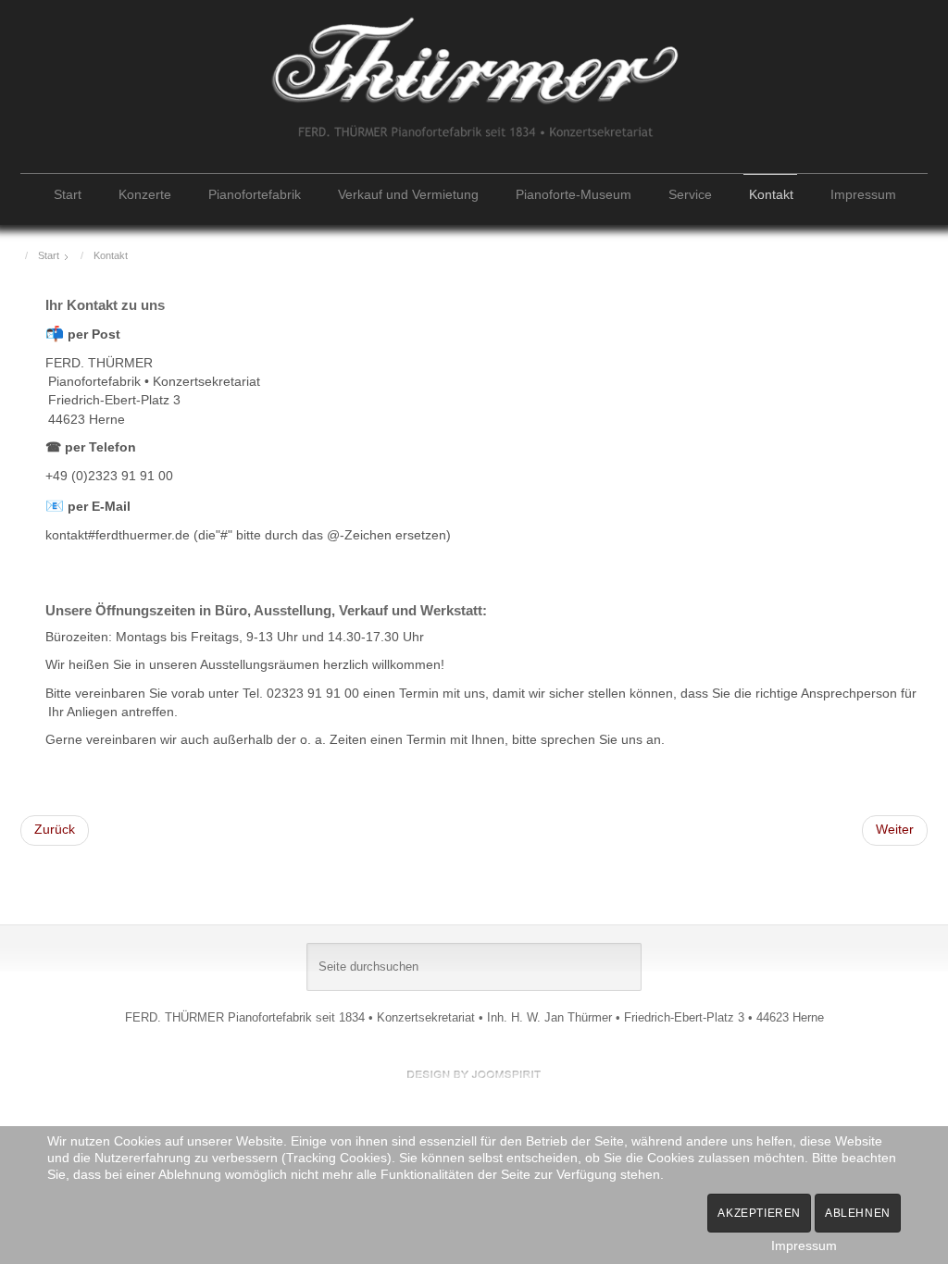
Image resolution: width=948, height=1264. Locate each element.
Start (67, 195)
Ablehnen (858, 1213)
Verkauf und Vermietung (408, 195)
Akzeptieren (759, 1213)
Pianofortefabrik (254, 195)
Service (690, 195)
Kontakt (771, 195)
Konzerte (144, 195)
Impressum (863, 195)
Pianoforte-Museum (573, 195)
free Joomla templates (474, 1074)
